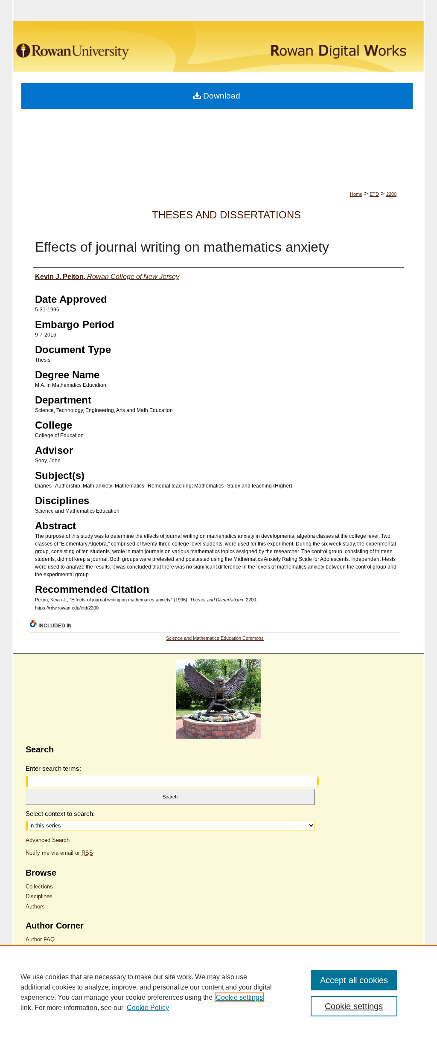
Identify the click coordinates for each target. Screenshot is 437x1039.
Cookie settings (239, 997)
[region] (218, 992)
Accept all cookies (354, 980)
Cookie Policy (148, 1007)
